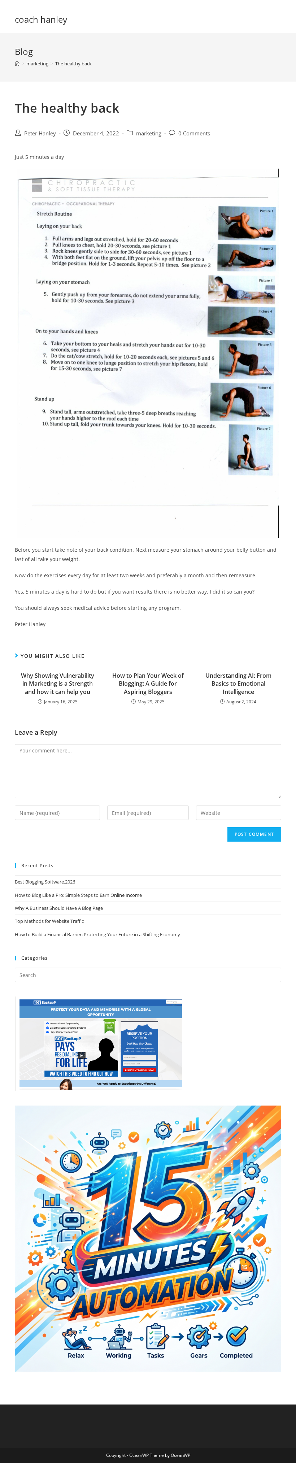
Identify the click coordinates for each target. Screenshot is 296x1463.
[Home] (17, 63)
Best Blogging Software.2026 (45, 881)
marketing (148, 133)
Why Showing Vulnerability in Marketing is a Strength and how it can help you (57, 684)
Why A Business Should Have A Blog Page (59, 908)
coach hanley (41, 19)
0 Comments (194, 133)
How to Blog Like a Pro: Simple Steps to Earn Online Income (78, 895)
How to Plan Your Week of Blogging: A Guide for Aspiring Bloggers (148, 684)
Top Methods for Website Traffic (49, 921)
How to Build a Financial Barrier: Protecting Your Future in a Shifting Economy (97, 934)
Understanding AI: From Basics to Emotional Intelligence (238, 684)
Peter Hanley (40, 133)
